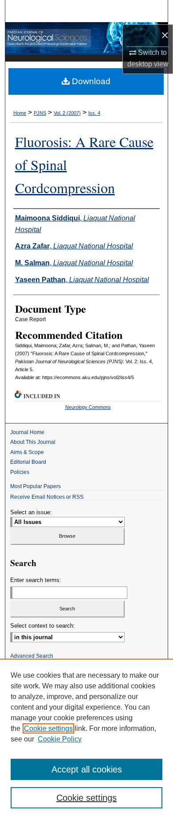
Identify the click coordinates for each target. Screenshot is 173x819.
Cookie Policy (60, 739)
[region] (86, 739)
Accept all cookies (86, 769)
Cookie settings (48, 728)
